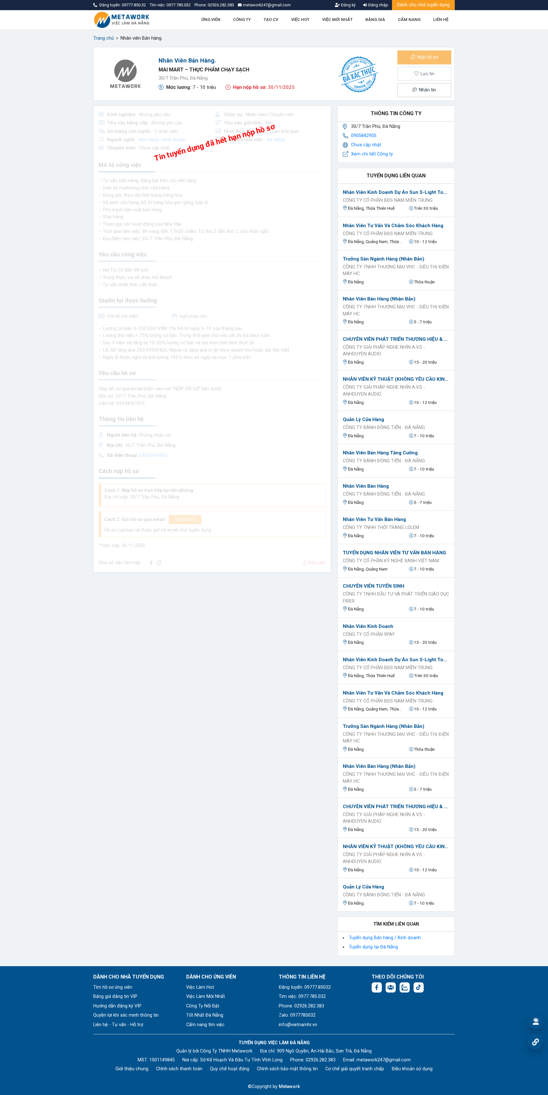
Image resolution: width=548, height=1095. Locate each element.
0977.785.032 (179, 5)
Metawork (289, 1086)
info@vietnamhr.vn (298, 1024)
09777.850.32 (134, 5)
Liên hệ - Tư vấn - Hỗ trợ (118, 1024)
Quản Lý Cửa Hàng (363, 419)
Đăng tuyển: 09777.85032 (305, 987)
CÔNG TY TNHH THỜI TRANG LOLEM (381, 527)
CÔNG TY (242, 19)
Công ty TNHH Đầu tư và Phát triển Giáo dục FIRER (396, 597)
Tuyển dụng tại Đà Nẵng (373, 947)
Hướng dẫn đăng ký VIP (117, 1006)
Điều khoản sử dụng (412, 1069)
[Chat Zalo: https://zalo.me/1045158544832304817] (405, 987)
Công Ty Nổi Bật (202, 1006)
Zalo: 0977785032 (297, 1015)
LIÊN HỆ (440, 19)
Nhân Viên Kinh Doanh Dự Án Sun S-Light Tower (396, 192)
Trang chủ (103, 38)
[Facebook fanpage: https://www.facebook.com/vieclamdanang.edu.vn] (377, 987)
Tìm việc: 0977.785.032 (302, 996)
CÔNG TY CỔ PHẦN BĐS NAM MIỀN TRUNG (388, 200)
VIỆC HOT (300, 19)
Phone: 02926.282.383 (301, 1006)
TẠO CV (271, 19)
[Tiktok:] (419, 987)
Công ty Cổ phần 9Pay (369, 634)
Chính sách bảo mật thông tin (287, 1069)
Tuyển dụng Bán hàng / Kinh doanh (385, 937)
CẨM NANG (409, 19)
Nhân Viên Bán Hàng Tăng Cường (380, 453)
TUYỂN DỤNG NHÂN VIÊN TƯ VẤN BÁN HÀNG (394, 553)
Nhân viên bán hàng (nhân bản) (379, 299)
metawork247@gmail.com (383, 1060)
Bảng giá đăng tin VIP (115, 996)
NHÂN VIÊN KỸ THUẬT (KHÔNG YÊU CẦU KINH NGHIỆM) (396, 379)
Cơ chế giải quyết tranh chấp (354, 1069)
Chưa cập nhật (366, 145)
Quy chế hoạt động (229, 1069)
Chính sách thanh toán (179, 1069)
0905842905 (363, 135)
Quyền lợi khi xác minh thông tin (126, 1015)
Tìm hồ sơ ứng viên (112, 987)
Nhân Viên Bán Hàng (366, 486)
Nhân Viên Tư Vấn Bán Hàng (374, 519)
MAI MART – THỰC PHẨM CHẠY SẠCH (204, 70)
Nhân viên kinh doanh (368, 626)
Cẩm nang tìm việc (205, 1024)
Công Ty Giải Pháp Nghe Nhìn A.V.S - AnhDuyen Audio (384, 351)
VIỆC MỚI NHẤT (337, 19)
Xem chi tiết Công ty (372, 154)
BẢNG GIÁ (375, 19)
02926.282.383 (221, 5)
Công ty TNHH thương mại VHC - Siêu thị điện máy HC (396, 270)
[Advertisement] (212, 621)
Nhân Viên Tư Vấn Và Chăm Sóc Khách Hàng (393, 225)
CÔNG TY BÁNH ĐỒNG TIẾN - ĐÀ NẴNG (384, 427)
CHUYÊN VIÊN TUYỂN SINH (373, 586)
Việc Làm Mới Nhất (205, 996)
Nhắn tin (427, 90)
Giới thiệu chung (131, 1069)
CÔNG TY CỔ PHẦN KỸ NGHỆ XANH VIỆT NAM (391, 561)
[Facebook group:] (391, 987)
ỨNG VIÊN (210, 19)
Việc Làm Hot (200, 987)
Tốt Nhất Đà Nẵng (204, 1015)
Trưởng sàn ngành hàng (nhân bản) (383, 259)
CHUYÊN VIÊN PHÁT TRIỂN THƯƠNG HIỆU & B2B (396, 339)
